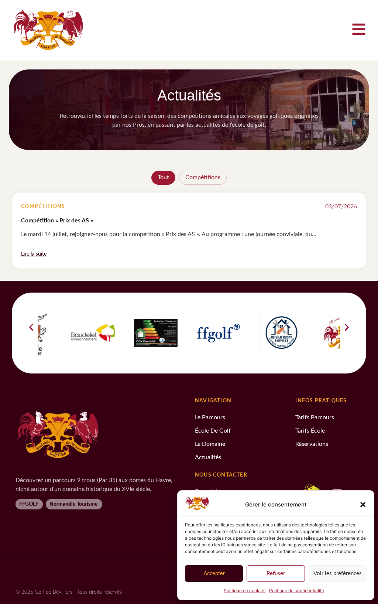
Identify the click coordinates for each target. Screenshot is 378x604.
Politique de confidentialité (296, 590)
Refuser (276, 573)
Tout (163, 177)
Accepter (214, 573)
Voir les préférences (337, 573)
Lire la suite (34, 254)
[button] (363, 504)
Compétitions (202, 177)
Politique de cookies (244, 590)
